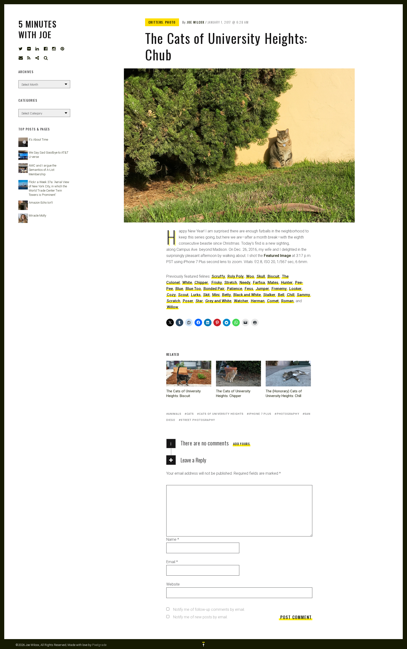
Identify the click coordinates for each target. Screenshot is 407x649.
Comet (273, 301)
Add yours (241, 443)
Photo (170, 22)
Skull (261, 276)
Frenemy (279, 288)
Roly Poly (236, 276)
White (187, 282)
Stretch (230, 282)
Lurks (196, 295)
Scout (183, 295)
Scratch (173, 301)
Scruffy (218, 276)
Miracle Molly (37, 215)
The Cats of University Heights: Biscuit (183, 393)
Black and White (247, 295)
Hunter (287, 282)
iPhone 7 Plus (260, 413)
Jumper (262, 288)
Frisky (217, 282)
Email (172, 562)
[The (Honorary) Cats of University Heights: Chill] (288, 373)
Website (173, 584)
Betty (226, 295)
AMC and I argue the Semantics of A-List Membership (42, 170)
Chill (290, 295)
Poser (188, 301)
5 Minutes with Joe (37, 29)
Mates (273, 282)
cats (190, 413)
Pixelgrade (99, 645)
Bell (281, 295)
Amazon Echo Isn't (41, 202)
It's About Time (38, 139)
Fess (249, 288)
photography (288, 413)
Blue (179, 288)
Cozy (171, 295)
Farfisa (259, 282)
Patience (234, 288)
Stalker (269, 295)
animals (174, 413)
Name (172, 539)
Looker (295, 288)
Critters (155, 22)
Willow (172, 307)
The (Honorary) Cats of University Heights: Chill (284, 393)
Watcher (241, 301)
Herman (258, 301)
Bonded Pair (214, 288)
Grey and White (218, 301)
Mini (216, 295)
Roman (287, 301)
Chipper (201, 282)
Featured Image (277, 255)
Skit (206, 295)
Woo (250, 276)
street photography (198, 420)
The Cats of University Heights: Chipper (233, 393)
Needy (245, 282)
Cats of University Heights (221, 413)
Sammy (303, 295)
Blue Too (193, 288)
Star (199, 301)
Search (46, 58)
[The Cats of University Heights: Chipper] (238, 373)
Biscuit (273, 276)
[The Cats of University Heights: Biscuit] (188, 373)
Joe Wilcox (195, 22)
